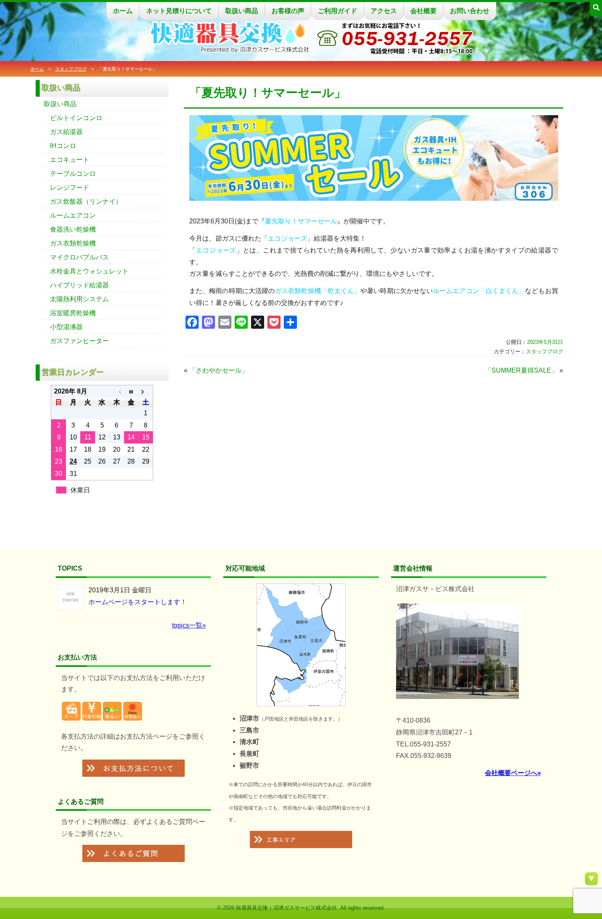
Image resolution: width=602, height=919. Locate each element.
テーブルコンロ (73, 173)
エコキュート (69, 159)
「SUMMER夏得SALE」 (521, 370)
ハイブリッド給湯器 (79, 285)
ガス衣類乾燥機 (73, 243)
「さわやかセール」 (218, 370)
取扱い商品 (241, 10)
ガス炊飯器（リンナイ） (86, 201)
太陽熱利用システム (79, 299)
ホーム (123, 10)
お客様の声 (288, 10)
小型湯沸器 (66, 326)
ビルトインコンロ (76, 117)
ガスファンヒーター (79, 340)
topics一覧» (189, 625)
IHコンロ (63, 145)
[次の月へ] (145, 391)
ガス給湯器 (66, 131)
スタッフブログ (71, 68)
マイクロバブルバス (79, 257)
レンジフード (69, 187)
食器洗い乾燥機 (73, 229)
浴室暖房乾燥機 (73, 312)
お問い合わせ (469, 10)
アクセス (384, 10)
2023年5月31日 (545, 342)
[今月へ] (131, 391)
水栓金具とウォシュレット (89, 271)
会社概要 (423, 10)
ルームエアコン (73, 215)
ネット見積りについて (179, 10)
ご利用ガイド (337, 10)
